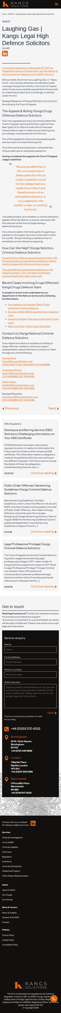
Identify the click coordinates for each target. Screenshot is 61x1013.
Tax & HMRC (8, 842)
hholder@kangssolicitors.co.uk (18, 385)
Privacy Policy (8, 935)
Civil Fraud (6, 852)
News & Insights (9, 912)
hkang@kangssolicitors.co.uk (17, 361)
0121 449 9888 (42, 364)
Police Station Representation (15, 876)
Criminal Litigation (10, 847)
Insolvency (7, 861)
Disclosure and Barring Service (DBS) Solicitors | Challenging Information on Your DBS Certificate (29, 434)
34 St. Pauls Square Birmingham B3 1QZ (21, 744)
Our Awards (7, 899)
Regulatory (7, 856)
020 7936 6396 (25, 364)
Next (52, 408)
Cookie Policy (8, 940)
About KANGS (8, 890)
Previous (12, 408)
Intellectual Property (11, 871)
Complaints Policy (10, 944)
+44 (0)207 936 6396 (22, 771)
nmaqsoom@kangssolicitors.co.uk (20, 396)
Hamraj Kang (9, 358)
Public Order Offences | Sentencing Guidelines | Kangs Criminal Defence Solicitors (27, 489)
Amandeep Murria (11, 370)
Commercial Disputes (12, 866)
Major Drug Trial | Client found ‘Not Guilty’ (29, 326)
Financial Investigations (12, 837)
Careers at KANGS (10, 917)
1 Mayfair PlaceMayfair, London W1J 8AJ (19, 765)
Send (50, 712)
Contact (5, 922)
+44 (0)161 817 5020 (21, 792)
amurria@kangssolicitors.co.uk (18, 373)
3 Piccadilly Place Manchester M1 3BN (20, 786)
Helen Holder (9, 381)
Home (4, 14)
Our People (7, 895)
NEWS (11, 14)
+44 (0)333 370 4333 (25, 729)
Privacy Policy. (10, 719)
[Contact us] (54, 998)
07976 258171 (9, 364)
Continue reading (42, 473)
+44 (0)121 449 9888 (21, 750)
